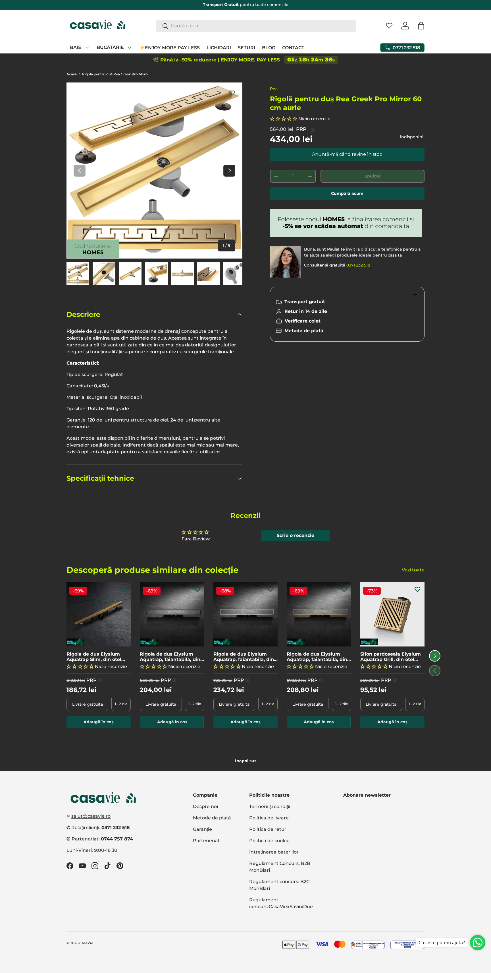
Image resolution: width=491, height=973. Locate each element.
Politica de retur (267, 829)
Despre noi (205, 806)
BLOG (268, 47)
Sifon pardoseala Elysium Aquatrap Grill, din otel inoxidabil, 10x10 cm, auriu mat (391, 656)
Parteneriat (206, 840)
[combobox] (256, 26)
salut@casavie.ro (91, 816)
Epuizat (372, 176)
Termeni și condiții (269, 806)
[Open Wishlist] (389, 25)
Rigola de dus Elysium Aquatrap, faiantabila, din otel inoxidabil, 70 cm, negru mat (170, 656)
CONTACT (293, 47)
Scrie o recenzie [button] (295, 535)
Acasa (71, 74)
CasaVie (86, 943)
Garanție (202, 829)
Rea (274, 88)
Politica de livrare (269, 818)
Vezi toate (413, 570)
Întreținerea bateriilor (274, 852)
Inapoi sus (245, 760)
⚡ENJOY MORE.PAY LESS (169, 47)
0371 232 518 (358, 265)
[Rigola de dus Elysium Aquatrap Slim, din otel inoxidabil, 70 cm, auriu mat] (98, 614)
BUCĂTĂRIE (110, 47)
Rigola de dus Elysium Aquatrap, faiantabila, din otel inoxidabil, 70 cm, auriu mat (317, 656)
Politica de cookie (269, 840)
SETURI (246, 47)
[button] (421, 25)
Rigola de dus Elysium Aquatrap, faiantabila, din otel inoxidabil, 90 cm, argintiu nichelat (243, 656)
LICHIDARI (219, 47)
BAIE (75, 47)
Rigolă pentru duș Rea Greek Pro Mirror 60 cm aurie (116, 74)
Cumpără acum (347, 193)
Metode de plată (212, 818)
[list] (154, 170)
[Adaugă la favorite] (232, 92)
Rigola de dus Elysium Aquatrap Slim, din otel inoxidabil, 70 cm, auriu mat (94, 656)
